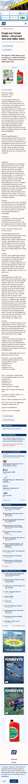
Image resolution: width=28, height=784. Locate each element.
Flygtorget (14, 759)
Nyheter (14, 762)
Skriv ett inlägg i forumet (18, 625)
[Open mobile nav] (25, 23)
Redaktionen (22, 42)
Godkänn (14, 781)
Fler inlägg (5, 625)
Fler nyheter (5, 566)
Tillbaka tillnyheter (8, 28)
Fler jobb (22, 500)
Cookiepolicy (5, 776)
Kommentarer (8, 49)
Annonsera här (6, 500)
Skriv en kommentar (7, 419)
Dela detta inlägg (9, 46)
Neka (4, 781)
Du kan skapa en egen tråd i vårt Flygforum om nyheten (13, 444)
